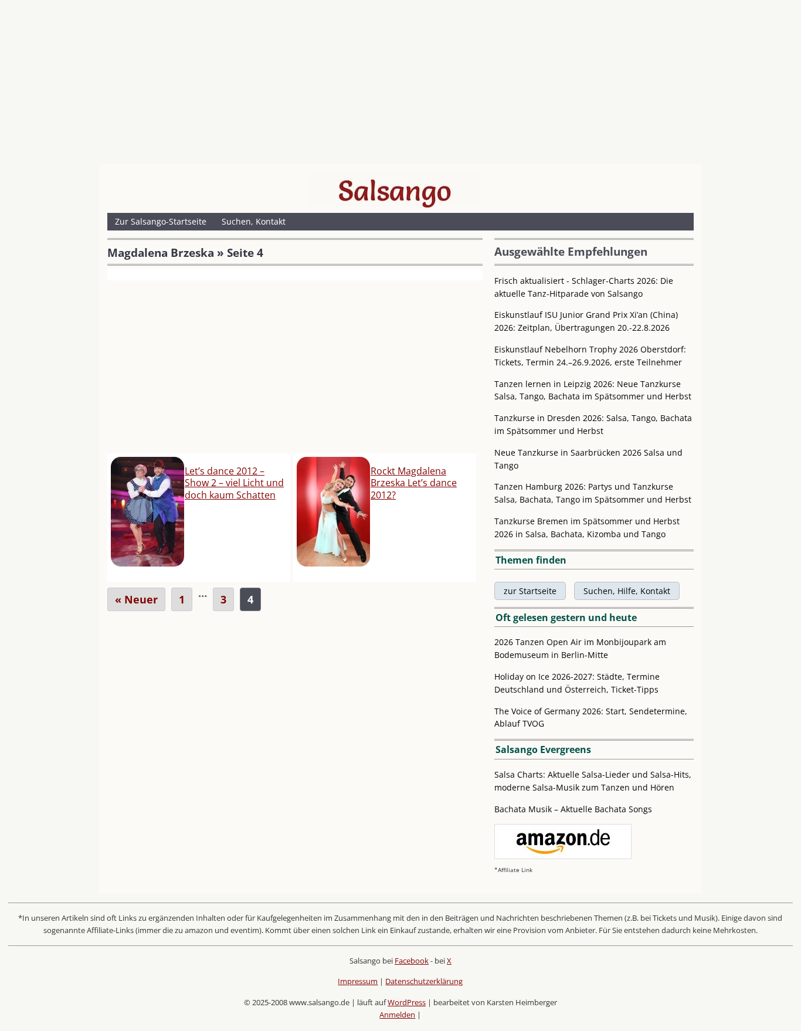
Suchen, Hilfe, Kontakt (626, 590)
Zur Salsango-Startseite (160, 221)
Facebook (412, 960)
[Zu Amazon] (563, 856)
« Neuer (136, 599)
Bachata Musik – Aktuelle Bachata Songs (573, 809)
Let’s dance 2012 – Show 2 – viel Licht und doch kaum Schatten (234, 483)
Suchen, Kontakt (254, 221)
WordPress (407, 1002)
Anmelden (397, 1014)
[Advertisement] (400, 85)
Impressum (358, 981)
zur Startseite (530, 590)
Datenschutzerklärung (424, 981)
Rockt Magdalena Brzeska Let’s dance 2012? (414, 483)
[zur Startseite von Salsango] (395, 190)
